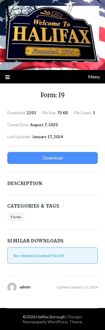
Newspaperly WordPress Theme (52, 321)
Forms (16, 217)
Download (53, 157)
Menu (94, 76)
